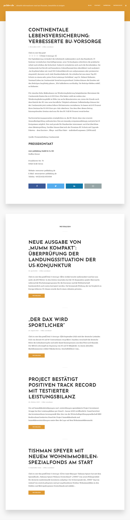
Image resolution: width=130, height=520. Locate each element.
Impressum (106, 5)
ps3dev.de (9, 5)
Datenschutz (117, 5)
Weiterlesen (36, 295)
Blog (90, 5)
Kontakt (97, 5)
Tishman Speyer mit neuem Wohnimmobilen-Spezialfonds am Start (63, 457)
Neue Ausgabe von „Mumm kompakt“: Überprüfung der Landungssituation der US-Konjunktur (62, 254)
